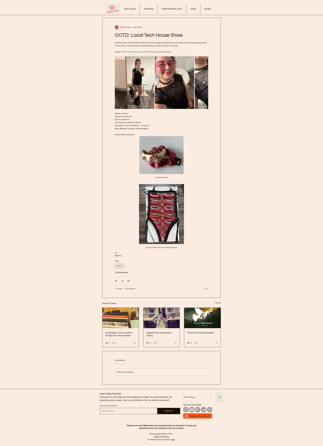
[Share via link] (128, 281)
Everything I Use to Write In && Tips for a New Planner (119, 334)
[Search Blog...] (219, 397)
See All (218, 303)
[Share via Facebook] (116, 281)
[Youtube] (191, 409)
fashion (119, 266)
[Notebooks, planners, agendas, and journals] (120, 318)
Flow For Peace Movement (200, 332)
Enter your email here (108, 406)
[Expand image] (134, 82)
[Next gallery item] (205, 82)
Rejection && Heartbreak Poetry (158, 334)
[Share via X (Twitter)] (122, 281)
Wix (173, 440)
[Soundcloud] (203, 409)
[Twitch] (197, 409)
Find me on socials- (192, 404)
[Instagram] (186, 409)
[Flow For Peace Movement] (202, 318)
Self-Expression (121, 272)
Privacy (166, 437)
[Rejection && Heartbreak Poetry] (161, 318)
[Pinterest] (209, 409)
